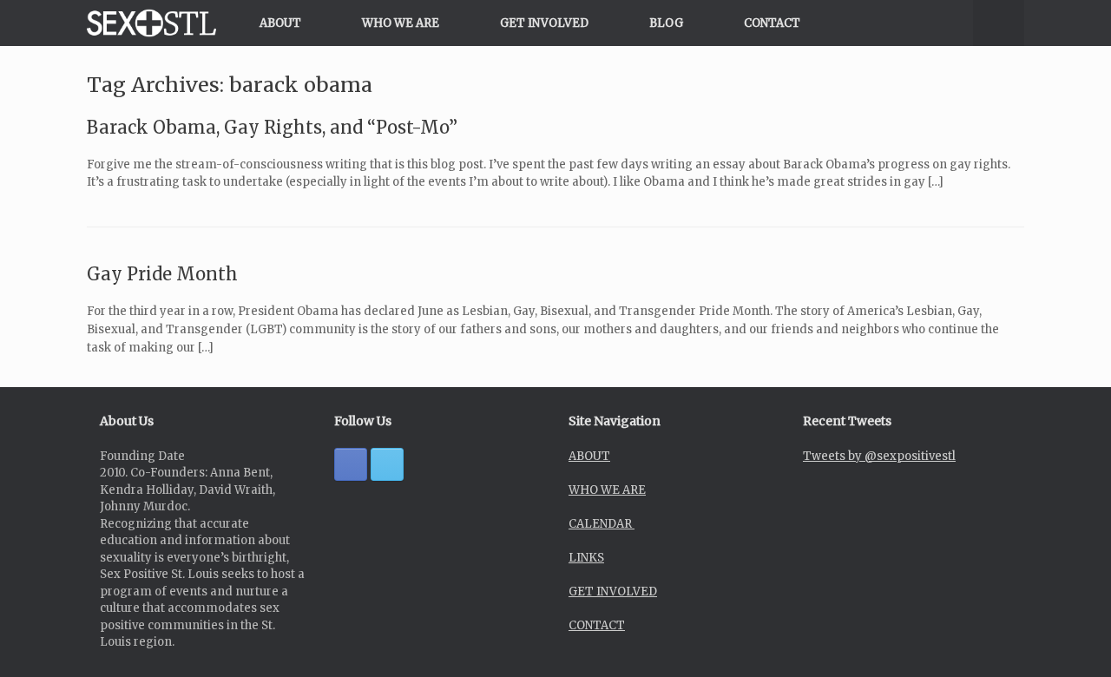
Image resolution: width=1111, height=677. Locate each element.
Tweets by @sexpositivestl (879, 456)
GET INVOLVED (544, 23)
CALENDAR (601, 523)
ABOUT (280, 23)
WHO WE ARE (400, 23)
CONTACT (772, 23)
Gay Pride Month (162, 274)
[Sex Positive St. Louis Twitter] (387, 464)
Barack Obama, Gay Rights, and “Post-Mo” (272, 127)
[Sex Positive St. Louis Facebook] (350, 464)
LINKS (586, 557)
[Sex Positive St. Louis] (151, 23)
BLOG (666, 23)
